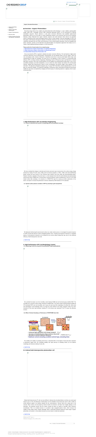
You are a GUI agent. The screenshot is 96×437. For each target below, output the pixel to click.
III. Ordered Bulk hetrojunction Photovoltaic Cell (34, 51)
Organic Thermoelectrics (14, 32)
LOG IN (73, 2)
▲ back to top (26, 239)
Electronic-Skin (12, 34)
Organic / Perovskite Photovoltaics (13, 30)
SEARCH (70, 2)
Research (60, 21)
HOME (67, 2)
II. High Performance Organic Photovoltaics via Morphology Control (39, 50)
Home (56, 21)
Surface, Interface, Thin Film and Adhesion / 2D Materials (14, 37)
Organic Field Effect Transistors (13, 27)
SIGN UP (75, 2)
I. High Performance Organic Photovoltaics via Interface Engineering (39, 48)
